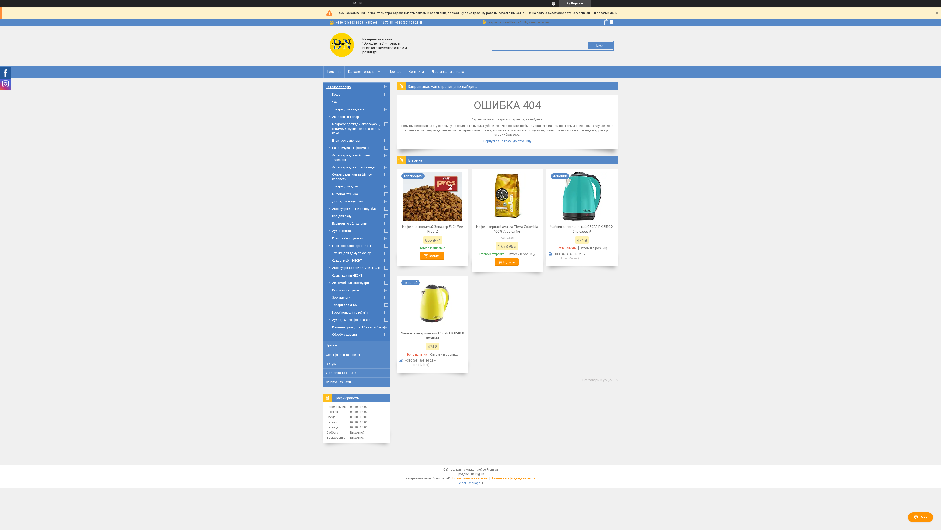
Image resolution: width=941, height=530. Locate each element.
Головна (334, 72)
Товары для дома (345, 186)
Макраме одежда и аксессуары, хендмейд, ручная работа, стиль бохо (356, 128)
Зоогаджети (341, 297)
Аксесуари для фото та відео (354, 167)
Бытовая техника (345, 194)
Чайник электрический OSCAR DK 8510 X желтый (432, 335)
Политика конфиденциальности (513, 478)
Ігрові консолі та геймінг (350, 312)
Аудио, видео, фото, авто (351, 320)
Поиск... (600, 45)
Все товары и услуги (597, 380)
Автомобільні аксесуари (350, 283)
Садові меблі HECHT (347, 260)
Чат (924, 517)
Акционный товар (345, 117)
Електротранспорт (346, 140)
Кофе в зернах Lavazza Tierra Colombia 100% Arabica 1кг (507, 229)
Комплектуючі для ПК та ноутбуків (358, 327)
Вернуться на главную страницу (507, 141)
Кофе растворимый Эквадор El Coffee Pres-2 (432, 229)
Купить (434, 256)
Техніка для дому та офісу (351, 253)
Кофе (336, 94)
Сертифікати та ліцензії (343, 355)
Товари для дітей (345, 305)
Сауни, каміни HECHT (347, 275)
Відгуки (331, 364)
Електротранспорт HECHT (351, 246)
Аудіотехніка (341, 231)
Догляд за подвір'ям (347, 201)
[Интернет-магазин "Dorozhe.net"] (342, 45)
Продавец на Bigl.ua (471, 474)
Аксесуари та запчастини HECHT (356, 268)
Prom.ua (492, 469)
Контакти (416, 72)
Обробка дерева (344, 334)
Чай (335, 102)
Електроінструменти (347, 238)
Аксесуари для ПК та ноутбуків (355, 209)
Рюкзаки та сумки (345, 290)
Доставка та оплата (448, 72)
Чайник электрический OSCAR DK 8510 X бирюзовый (581, 229)
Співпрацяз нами (338, 382)
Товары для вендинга (348, 109)
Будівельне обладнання (350, 223)
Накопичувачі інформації (350, 148)
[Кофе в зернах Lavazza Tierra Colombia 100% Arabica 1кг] (507, 196)
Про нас (395, 72)
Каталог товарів (361, 72)
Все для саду (341, 216)
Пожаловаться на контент (470, 478)
